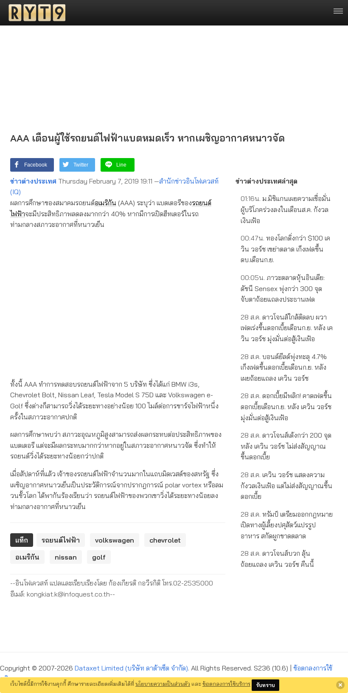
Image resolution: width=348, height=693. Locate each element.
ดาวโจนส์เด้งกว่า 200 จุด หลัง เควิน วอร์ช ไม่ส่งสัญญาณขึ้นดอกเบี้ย (286, 446)
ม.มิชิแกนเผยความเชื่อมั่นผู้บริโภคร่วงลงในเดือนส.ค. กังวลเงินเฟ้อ (286, 209)
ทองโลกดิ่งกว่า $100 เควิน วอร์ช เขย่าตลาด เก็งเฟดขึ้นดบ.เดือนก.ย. (285, 249)
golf (99, 557)
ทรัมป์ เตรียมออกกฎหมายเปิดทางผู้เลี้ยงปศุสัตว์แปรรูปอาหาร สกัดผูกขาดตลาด (287, 525)
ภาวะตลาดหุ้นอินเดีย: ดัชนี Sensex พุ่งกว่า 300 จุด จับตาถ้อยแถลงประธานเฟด (283, 288)
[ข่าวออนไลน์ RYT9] (34, 12)
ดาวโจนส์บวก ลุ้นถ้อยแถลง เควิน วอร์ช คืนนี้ (277, 559)
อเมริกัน (105, 202)
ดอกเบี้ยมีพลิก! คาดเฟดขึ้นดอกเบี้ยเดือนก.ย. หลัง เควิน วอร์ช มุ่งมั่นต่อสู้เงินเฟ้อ (286, 406)
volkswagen (114, 540)
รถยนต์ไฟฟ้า (61, 540)
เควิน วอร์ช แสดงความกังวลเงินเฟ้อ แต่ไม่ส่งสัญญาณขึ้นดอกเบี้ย (286, 485)
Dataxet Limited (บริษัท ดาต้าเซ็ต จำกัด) (131, 668)
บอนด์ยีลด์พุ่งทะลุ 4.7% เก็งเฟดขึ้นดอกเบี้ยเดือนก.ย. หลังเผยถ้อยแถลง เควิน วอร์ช (284, 367)
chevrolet (165, 540)
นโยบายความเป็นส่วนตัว (162, 683)
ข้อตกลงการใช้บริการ (226, 683)
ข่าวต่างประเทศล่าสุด (266, 181)
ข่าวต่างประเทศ (33, 181)
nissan (66, 557)
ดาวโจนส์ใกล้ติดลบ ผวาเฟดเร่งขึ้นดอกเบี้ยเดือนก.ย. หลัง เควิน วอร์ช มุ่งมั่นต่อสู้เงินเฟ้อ (287, 328)
